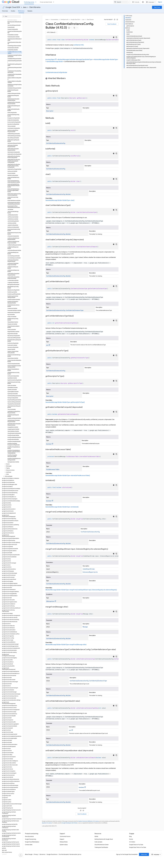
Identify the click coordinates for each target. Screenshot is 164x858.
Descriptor (49, 111)
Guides (13, 11)
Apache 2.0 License (47, 823)
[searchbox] (11, 16)
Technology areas (29, 2)
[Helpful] (114, 19)
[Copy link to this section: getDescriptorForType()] (66, 376)
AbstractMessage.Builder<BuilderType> (106, 59)
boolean (48, 444)
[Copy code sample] (116, 37)
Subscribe (144, 854)
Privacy (36, 854)
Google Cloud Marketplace (32, 842)
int (47, 345)
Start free (157, 7)
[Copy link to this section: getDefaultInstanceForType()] (70, 351)
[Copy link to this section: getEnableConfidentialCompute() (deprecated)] (84, 407)
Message (85, 627)
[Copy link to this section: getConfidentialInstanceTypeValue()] (75, 316)
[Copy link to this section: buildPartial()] (57, 149)
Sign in (160, 2)
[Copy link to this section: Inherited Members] (67, 78)
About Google (28, 854)
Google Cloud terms (52, 854)
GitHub (96, 836)
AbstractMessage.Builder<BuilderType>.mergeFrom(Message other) (66, 644)
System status (64, 844)
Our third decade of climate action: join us (70, 854)
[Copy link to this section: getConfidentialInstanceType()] (71, 282)
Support (62, 839)
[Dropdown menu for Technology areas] (36, 2)
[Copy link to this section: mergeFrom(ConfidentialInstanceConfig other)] (84, 512)
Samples (30, 11)
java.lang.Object (50, 59)
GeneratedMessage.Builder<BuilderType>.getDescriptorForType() (65, 402)
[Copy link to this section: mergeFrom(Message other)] (69, 607)
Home (47, 19)
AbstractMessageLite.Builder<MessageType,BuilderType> (75, 59)
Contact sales (28, 844)
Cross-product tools (46, 2)
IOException (50, 601)
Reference (21, 11)
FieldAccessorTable (52, 469)
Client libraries (34, 7)
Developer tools (64, 19)
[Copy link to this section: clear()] (52, 174)
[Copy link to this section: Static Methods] (62, 86)
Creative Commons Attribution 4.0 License (88, 821)
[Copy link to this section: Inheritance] (57, 55)
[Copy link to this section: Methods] (56, 118)
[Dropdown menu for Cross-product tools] (54, 2)
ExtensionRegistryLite (90, 572)
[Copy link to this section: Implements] (58, 68)
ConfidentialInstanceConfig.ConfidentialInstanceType (64, 310)
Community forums (65, 836)
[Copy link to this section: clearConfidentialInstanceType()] (72, 205)
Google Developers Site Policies (70, 823)
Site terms (42, 854)
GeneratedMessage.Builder (55, 61)
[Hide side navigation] (20, 855)
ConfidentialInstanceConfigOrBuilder (56, 72)
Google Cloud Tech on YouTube (137, 847)
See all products (29, 836)
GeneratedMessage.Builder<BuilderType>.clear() (60, 200)
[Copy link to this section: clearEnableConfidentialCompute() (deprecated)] (85, 240)
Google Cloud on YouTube (136, 844)
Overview (5, 11)
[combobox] (122, 2)
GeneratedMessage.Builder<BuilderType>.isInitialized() (62, 507)
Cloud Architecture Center (102, 844)
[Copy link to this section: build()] (52, 123)
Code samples (98, 842)
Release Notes (64, 842)
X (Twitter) (132, 842)
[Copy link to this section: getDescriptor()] (59, 91)
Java (24, 7)
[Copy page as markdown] (74, 27)
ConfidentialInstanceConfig (55, 143)
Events (131, 839)
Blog (130, 836)
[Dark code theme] (113, 37)
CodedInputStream (88, 569)
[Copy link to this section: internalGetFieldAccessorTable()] (72, 450)
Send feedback (111, 24)
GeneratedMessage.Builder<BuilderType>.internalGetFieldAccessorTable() (68, 475)
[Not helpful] (117, 19)
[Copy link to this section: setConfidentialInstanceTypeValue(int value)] (81, 701)
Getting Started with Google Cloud (104, 839)
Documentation (54, 19)
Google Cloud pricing (30, 839)
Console (136, 2)
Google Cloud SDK (12, 7)
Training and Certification (101, 847)
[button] (11, 464)
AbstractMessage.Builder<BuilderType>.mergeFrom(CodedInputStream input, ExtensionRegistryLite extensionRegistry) (81, 590)
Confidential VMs (78, 45)
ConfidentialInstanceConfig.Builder (58, 194)
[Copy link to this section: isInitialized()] (56, 481)
